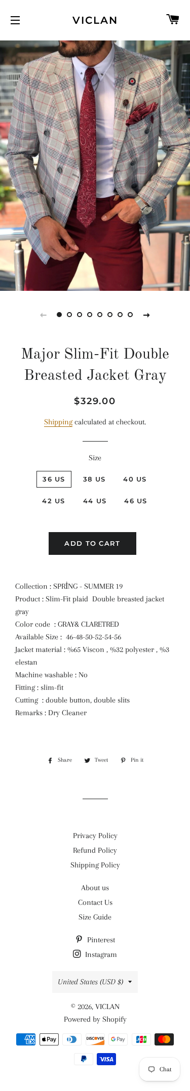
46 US (135, 501)
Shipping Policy (95, 864)
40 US (135, 479)
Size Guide (95, 917)
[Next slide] (147, 314)
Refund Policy (95, 850)
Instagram (100, 954)
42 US (53, 501)
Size (95, 457)
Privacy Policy (95, 835)
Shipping (58, 421)
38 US (94, 479)
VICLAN (95, 20)
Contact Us (95, 902)
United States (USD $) (90, 981)
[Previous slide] (43, 314)
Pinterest (100, 939)
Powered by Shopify (95, 1019)
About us (95, 887)
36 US (54, 479)
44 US (95, 501)
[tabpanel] (95, 164)
